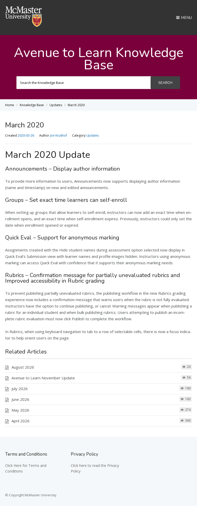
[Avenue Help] (23, 25)
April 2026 (20, 420)
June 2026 (20, 399)
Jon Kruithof (58, 135)
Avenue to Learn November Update (43, 377)
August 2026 (23, 367)
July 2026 (20, 388)
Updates (92, 135)
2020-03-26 (26, 135)
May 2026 (20, 410)
